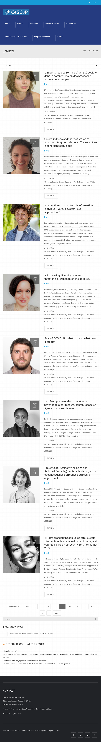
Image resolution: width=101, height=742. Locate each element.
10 (55, 606)
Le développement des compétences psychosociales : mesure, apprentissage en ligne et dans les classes (70, 405)
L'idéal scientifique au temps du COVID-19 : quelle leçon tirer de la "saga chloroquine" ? (37, 664)
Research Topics (52, 24)
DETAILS (50, 129)
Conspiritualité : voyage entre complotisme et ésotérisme (25, 661)
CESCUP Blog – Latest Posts (25, 644)
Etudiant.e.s (71, 24)
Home (7, 24)
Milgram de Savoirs (42, 37)
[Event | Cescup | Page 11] (16, 12)
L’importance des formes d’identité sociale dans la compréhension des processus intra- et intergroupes (70, 76)
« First (27, 606)
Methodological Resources (16, 37)
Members (34, 24)
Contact (60, 37)
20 (91, 606)
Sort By (8, 65)
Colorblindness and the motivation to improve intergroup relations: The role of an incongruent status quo (70, 142)
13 (77, 606)
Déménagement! (10, 651)
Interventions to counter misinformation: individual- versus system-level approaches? (68, 209)
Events (20, 24)
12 (70, 606)
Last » (57, 613)
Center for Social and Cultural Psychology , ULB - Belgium (31, 634)
